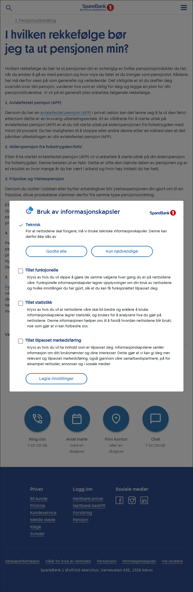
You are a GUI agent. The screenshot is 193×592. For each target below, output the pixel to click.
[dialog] (96, 296)
